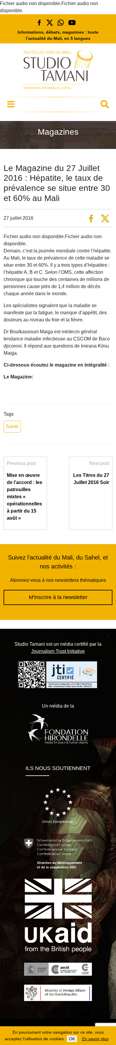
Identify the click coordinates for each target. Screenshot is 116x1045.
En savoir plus (95, 1038)
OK (72, 1038)
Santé (12, 426)
